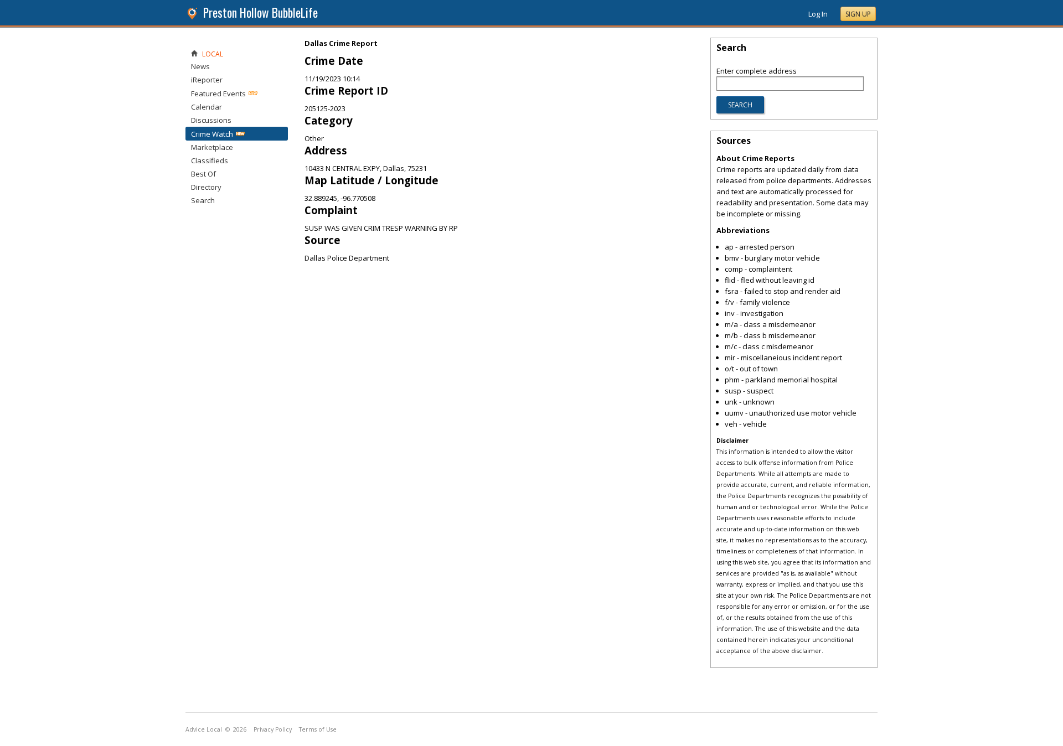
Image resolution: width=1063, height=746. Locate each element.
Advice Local (203, 729)
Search (203, 200)
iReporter (207, 80)
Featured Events (218, 94)
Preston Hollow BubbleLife (260, 12)
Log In (818, 14)
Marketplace (212, 147)
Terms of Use (318, 729)
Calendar (206, 107)
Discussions (211, 120)
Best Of (203, 174)
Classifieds (209, 160)
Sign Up (858, 14)
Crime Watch (212, 134)
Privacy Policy (273, 729)
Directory (206, 187)
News (200, 66)
